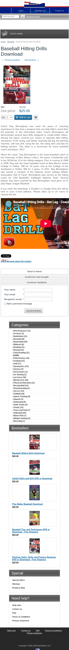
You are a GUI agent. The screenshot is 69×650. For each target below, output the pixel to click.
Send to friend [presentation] (34, 271)
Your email (9, 294)
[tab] (34, 271)
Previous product (11, 60)
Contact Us (59, 11)
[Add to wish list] (36, 117)
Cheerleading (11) (21, 353)
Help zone (16, 605)
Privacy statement (20, 621)
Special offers (18, 580)
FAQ (14, 613)
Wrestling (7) (19, 421)
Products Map (18, 588)
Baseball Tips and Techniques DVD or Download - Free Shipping (31, 530)
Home (3, 42)
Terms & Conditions (21, 617)
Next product (32, 60)
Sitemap (16, 584)
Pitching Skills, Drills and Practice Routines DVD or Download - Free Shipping (34, 558)
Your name (9, 289)
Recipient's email (12, 299)
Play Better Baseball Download (27, 504)
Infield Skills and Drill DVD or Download (32, 478)
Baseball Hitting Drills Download (28, 453)
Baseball (10, 42)
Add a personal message (19, 303)
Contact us (17, 609)
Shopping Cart (40, 11)
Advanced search (33, 17)
